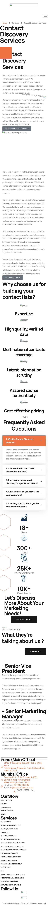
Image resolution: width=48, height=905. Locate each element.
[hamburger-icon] (45, 16)
